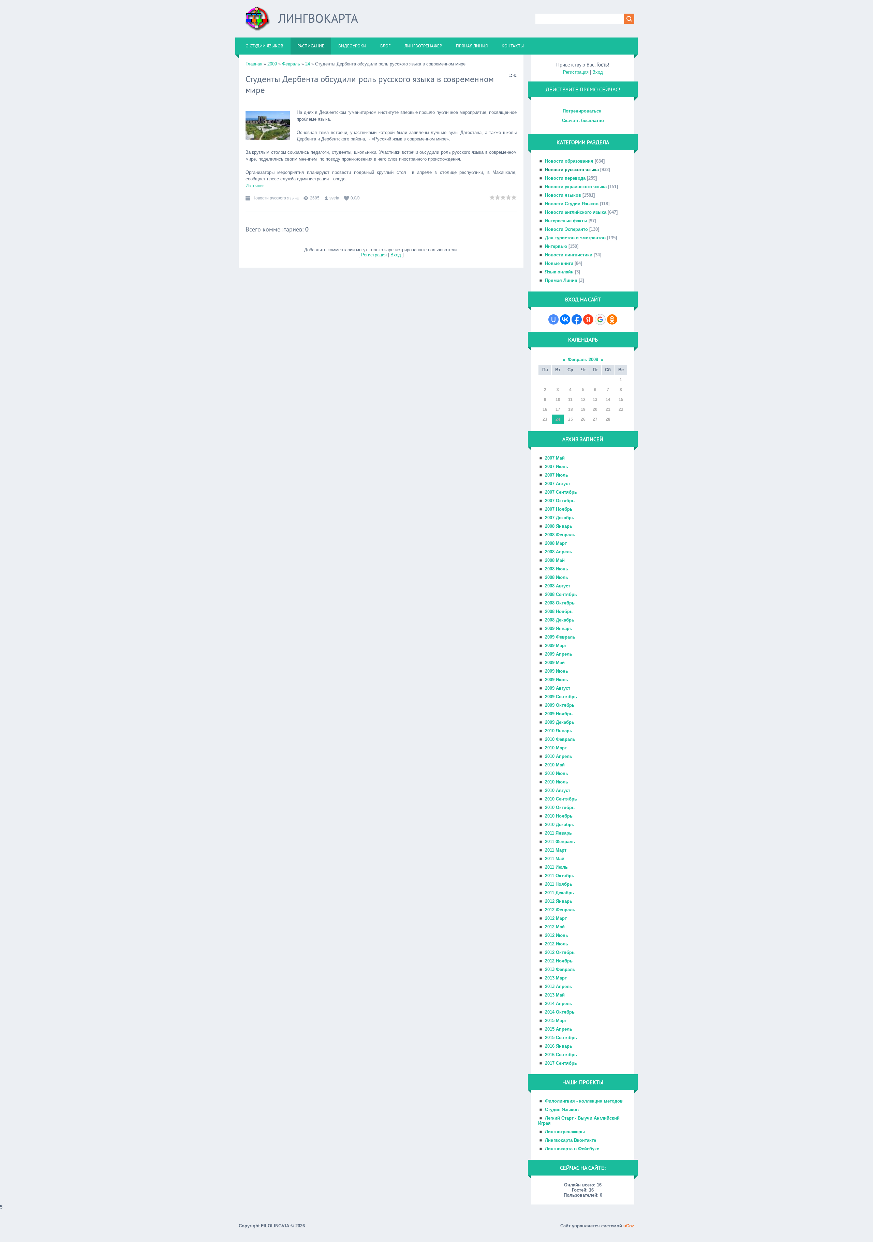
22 (621, 409)
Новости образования (569, 161)
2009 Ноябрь (559, 713)
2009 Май (555, 662)
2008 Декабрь (559, 620)
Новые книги (559, 263)
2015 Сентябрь (561, 1037)
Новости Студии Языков (571, 203)
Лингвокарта (318, 18)
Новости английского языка (575, 212)
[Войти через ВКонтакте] (565, 319)
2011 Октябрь (559, 875)
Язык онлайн (559, 271)
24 (307, 63)
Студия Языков (562, 1109)
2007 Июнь (556, 466)
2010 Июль (556, 781)
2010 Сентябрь (561, 799)
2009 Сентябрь (561, 696)
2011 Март (555, 850)
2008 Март (556, 543)
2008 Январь (558, 526)
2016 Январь (558, 1046)
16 (545, 409)
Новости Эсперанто (566, 229)
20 (595, 409)
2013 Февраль (560, 969)
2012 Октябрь (560, 952)
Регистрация (374, 254)
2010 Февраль (560, 739)
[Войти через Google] (600, 319)
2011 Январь (558, 833)
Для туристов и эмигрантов (575, 237)
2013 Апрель (558, 986)
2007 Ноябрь (559, 509)
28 (608, 419)
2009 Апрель (558, 654)
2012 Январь (558, 901)
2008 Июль (556, 577)
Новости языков (563, 195)
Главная (254, 63)
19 (583, 409)
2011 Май (554, 858)
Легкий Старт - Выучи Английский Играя (579, 1121)
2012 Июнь (556, 935)
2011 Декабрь (559, 892)
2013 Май (555, 995)
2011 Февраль (560, 841)
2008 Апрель (558, 551)
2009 (272, 63)
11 (570, 399)
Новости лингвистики (568, 254)
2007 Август (557, 483)
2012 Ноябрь (559, 960)
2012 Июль (556, 943)
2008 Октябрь (560, 602)
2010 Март (556, 747)
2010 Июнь (556, 773)
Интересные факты (566, 220)
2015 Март (556, 1020)
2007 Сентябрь (561, 492)
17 (558, 409)
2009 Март (556, 645)
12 (583, 399)
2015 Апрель (558, 1029)
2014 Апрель (558, 1003)
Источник (255, 185)
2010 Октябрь (560, 807)
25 (570, 419)
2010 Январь (558, 730)
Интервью (556, 246)
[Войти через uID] (553, 319)
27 (595, 419)
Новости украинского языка (576, 186)
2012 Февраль (560, 909)
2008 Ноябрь (559, 611)
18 (570, 409)
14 (608, 399)
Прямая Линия (561, 280)
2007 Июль (556, 475)
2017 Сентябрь (561, 1063)
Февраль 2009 (583, 359)
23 (545, 419)
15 (621, 399)
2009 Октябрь (560, 705)
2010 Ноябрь (559, 816)
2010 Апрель (558, 756)
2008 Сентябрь (561, 594)
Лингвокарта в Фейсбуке (572, 1148)
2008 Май (555, 560)
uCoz (628, 1225)
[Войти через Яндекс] (588, 319)
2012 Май (555, 926)
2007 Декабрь (559, 517)
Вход (395, 254)
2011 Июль (556, 867)
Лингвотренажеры (565, 1131)
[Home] (258, 21)
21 (608, 409)
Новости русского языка (275, 198)
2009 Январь (558, 628)
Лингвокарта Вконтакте (570, 1140)
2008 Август (557, 585)
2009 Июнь (556, 671)
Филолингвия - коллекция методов (584, 1101)
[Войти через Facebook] (577, 319)
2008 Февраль (560, 534)
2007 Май (555, 458)
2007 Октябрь (560, 500)
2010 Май (555, 764)
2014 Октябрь (560, 1012)
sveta (334, 198)
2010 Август (557, 790)
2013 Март (556, 978)
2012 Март (556, 918)
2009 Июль (556, 679)
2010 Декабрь (559, 824)
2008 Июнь (556, 568)
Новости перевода (565, 178)
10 (558, 399)
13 (595, 399)
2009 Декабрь (559, 722)
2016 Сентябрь (561, 1054)
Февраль (291, 63)
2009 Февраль (560, 637)
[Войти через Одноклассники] (612, 319)
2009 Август (557, 688)
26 (583, 419)
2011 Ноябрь (558, 884)
